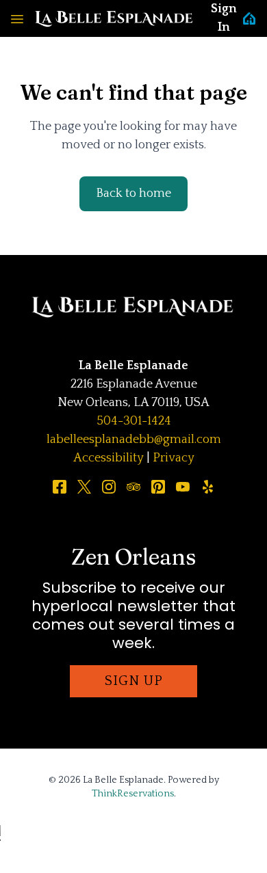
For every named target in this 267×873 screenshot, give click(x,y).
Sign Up (134, 680)
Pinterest (158, 487)
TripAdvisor (133, 487)
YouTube (183, 487)
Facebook (59, 487)
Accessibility (108, 458)
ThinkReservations (133, 793)
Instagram (109, 487)
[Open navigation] (17, 18)
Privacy (173, 458)
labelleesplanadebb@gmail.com (134, 439)
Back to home (133, 193)
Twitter (84, 487)
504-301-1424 (134, 421)
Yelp (207, 487)
